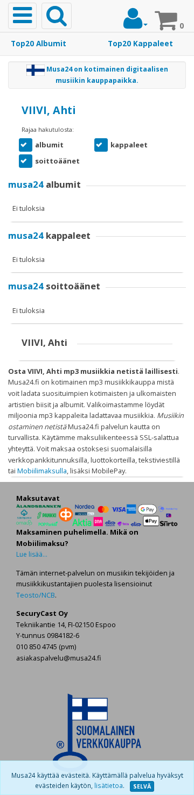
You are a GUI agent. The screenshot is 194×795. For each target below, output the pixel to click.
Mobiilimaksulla (42, 470)
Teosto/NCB (35, 595)
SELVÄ (142, 786)
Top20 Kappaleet (140, 43)
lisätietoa (108, 786)
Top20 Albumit (38, 43)
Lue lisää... (31, 554)
